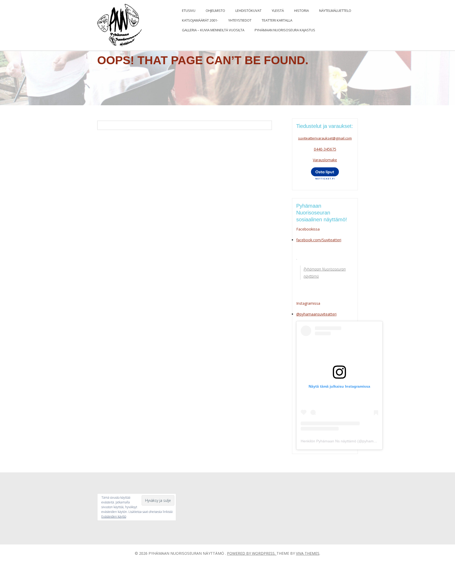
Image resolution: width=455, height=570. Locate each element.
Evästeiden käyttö (113, 516)
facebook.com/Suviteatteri (318, 239)
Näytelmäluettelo (335, 10)
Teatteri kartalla (277, 20)
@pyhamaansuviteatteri (316, 314)
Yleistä (278, 10)
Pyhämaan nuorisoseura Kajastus (285, 30)
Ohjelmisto (215, 10)
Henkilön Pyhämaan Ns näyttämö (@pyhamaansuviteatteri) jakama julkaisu (363, 441)
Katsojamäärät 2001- (200, 20)
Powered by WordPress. (251, 553)
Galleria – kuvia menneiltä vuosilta (213, 30)
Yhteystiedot (239, 20)
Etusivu (188, 10)
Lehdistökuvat (248, 10)
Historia (301, 10)
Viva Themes (307, 553)
